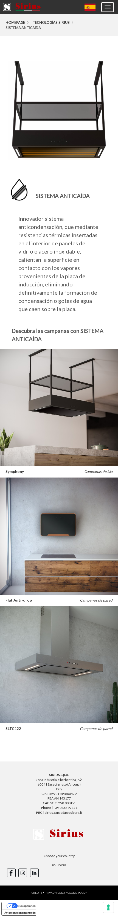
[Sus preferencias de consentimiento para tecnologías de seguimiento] (108, 907)
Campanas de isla (98, 471)
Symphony (14, 471)
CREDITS (37, 892)
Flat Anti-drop (18, 600)
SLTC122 (13, 728)
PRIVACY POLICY (55, 892)
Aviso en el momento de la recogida (27, 912)
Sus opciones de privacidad (36, 905)
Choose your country (59, 856)
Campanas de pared (96, 600)
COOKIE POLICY (77, 892)
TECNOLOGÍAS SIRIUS (51, 22)
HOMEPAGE (15, 22)
